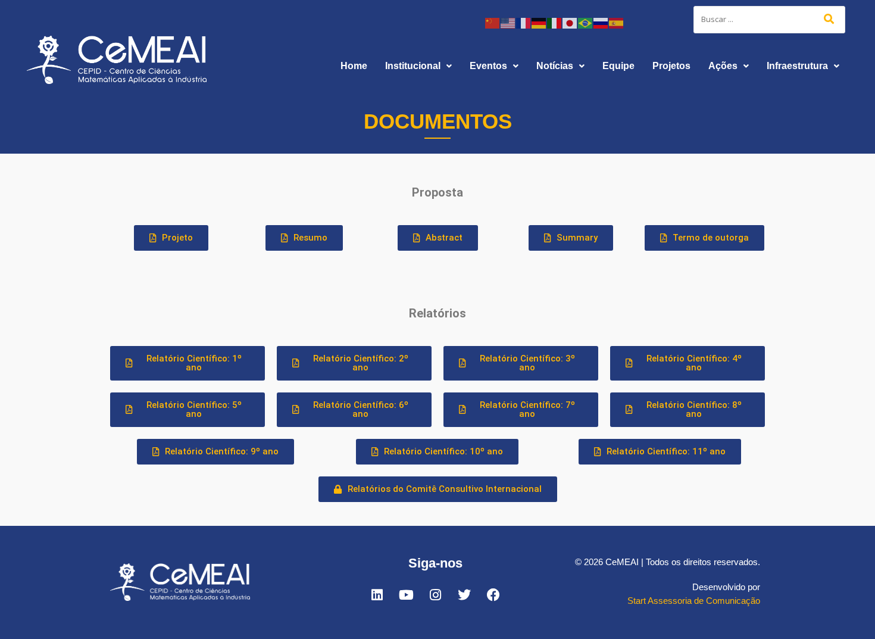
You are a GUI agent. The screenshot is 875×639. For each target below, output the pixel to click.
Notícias (554, 66)
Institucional (412, 66)
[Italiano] (554, 22)
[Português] (585, 22)
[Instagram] (435, 595)
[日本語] (570, 22)
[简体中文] (493, 22)
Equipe (618, 66)
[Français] (524, 22)
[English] (508, 22)
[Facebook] (493, 595)
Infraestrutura (797, 66)
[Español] (616, 22)
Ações (723, 66)
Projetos (671, 66)
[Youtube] (406, 595)
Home (353, 66)
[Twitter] (464, 595)
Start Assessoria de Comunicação (693, 601)
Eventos (488, 66)
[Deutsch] (539, 22)
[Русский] (601, 22)
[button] (418, 66)
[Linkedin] (377, 595)
